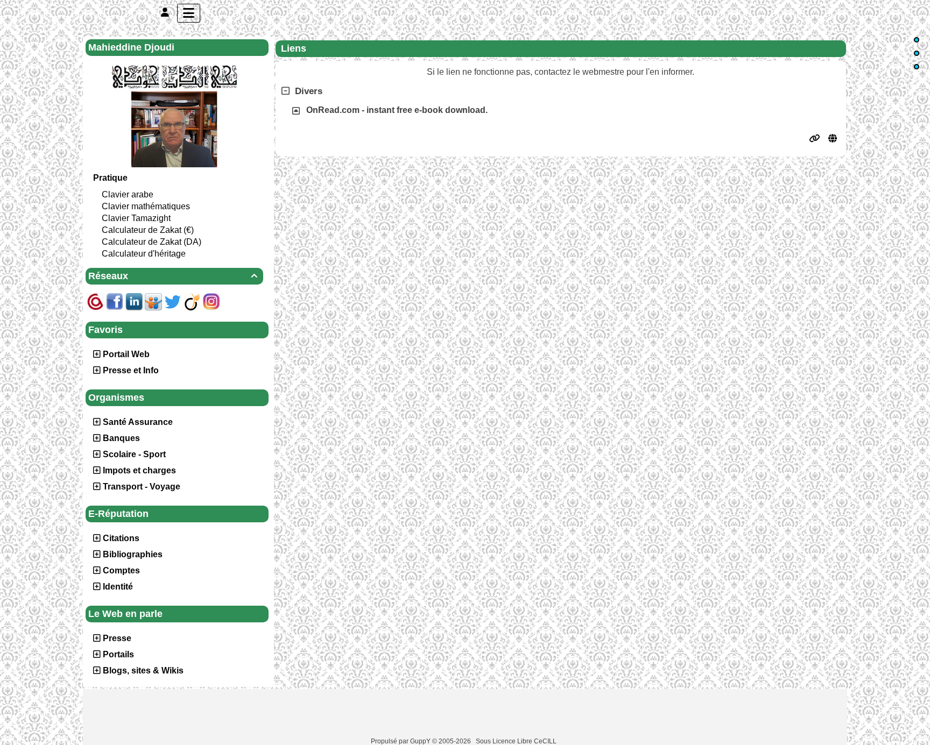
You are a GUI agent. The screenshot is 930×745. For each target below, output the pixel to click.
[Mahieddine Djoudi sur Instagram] (211, 301)
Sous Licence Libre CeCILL (517, 741)
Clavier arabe (127, 194)
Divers (308, 91)
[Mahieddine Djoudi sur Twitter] (172, 301)
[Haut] (916, 39)
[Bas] (916, 66)
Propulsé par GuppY (401, 741)
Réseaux (172, 276)
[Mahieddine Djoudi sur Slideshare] (153, 301)
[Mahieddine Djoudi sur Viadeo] (192, 301)
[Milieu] (916, 53)
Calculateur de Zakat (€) (148, 230)
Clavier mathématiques (146, 206)
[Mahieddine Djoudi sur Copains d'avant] (95, 301)
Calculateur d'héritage (144, 253)
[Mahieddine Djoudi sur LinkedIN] (134, 301)
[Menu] (188, 13)
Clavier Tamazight (136, 218)
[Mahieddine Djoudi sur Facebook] (114, 301)
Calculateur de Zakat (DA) (151, 241)
